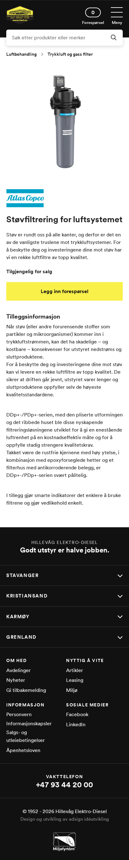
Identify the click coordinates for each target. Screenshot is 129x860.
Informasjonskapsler (29, 724)
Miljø (71, 690)
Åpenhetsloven (23, 750)
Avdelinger (18, 670)
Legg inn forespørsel (64, 291)
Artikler (74, 670)
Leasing (74, 680)
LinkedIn (75, 724)
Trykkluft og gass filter (70, 54)
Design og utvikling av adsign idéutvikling (64, 819)
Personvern (19, 714)
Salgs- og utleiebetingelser (25, 736)
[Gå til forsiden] (20, 22)
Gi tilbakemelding (26, 690)
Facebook (77, 714)
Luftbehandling (21, 54)
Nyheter (15, 680)
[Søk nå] (113, 38)
